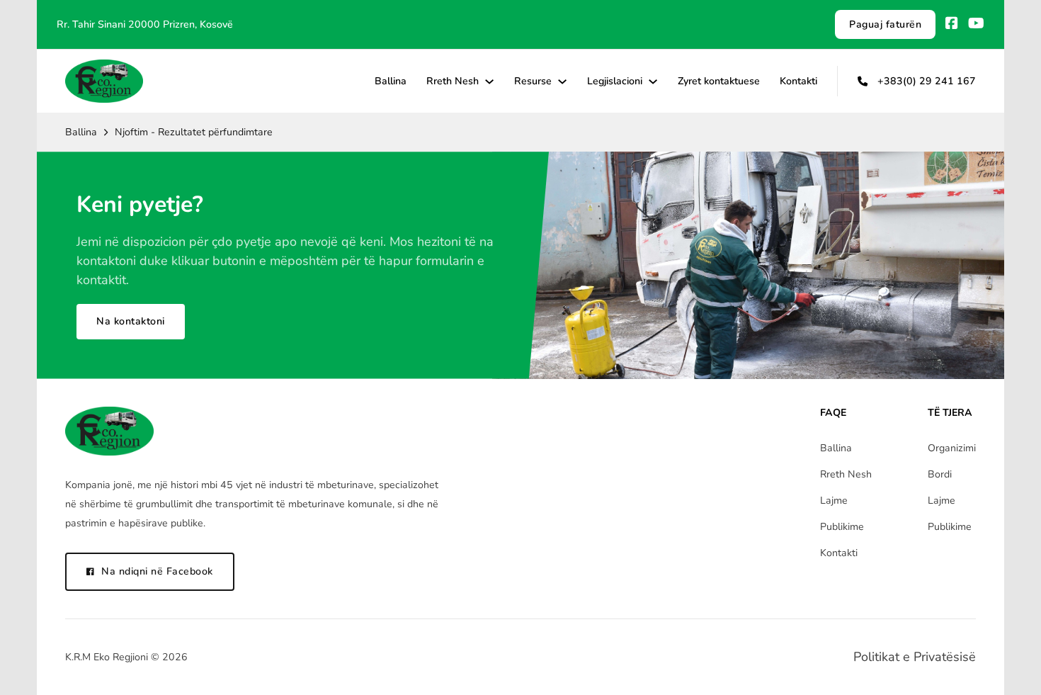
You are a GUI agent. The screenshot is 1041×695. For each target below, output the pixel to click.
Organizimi (952, 448)
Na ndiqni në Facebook (157, 571)
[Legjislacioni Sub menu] (653, 81)
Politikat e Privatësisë (914, 656)
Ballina (390, 81)
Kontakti (798, 81)
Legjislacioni (614, 81)
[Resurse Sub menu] (562, 81)
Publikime (842, 526)
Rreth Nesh (452, 81)
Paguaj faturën (885, 24)
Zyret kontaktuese (719, 81)
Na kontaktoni (130, 321)
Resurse (533, 81)
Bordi (940, 474)
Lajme (834, 500)
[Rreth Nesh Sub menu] (489, 81)
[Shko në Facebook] (951, 24)
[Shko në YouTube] (976, 24)
